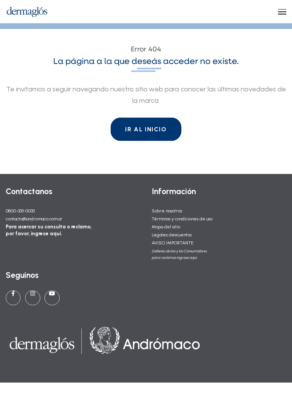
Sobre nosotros (167, 211)
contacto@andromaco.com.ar (34, 219)
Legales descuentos (172, 235)
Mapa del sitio (166, 227)
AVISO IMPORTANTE (173, 243)
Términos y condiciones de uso (182, 219)
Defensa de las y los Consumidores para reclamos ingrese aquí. (179, 254)
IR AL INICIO (146, 129)
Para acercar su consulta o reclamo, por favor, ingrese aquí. (49, 229)
